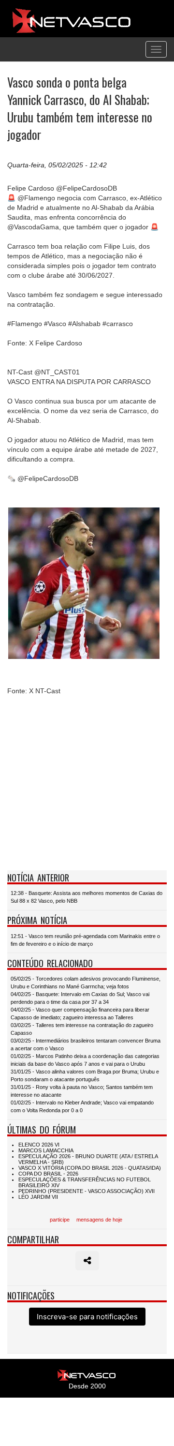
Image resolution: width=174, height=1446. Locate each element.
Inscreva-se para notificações (87, 1316)
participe (60, 1219)
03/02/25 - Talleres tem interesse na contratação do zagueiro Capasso (82, 1029)
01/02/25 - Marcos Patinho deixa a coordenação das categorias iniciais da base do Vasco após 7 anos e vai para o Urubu (85, 1060)
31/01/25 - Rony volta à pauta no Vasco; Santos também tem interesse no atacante (82, 1091)
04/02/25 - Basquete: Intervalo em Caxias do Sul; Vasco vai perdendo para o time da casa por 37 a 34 (80, 998)
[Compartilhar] (87, 1260)
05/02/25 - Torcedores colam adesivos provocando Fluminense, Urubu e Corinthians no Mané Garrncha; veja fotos (85, 982)
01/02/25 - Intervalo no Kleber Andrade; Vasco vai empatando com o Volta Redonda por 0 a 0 (82, 1106)
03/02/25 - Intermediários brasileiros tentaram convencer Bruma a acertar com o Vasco (85, 1044)
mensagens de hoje (99, 1219)
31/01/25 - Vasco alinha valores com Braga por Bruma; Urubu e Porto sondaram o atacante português (85, 1075)
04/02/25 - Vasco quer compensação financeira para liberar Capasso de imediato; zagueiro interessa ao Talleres (80, 1013)
